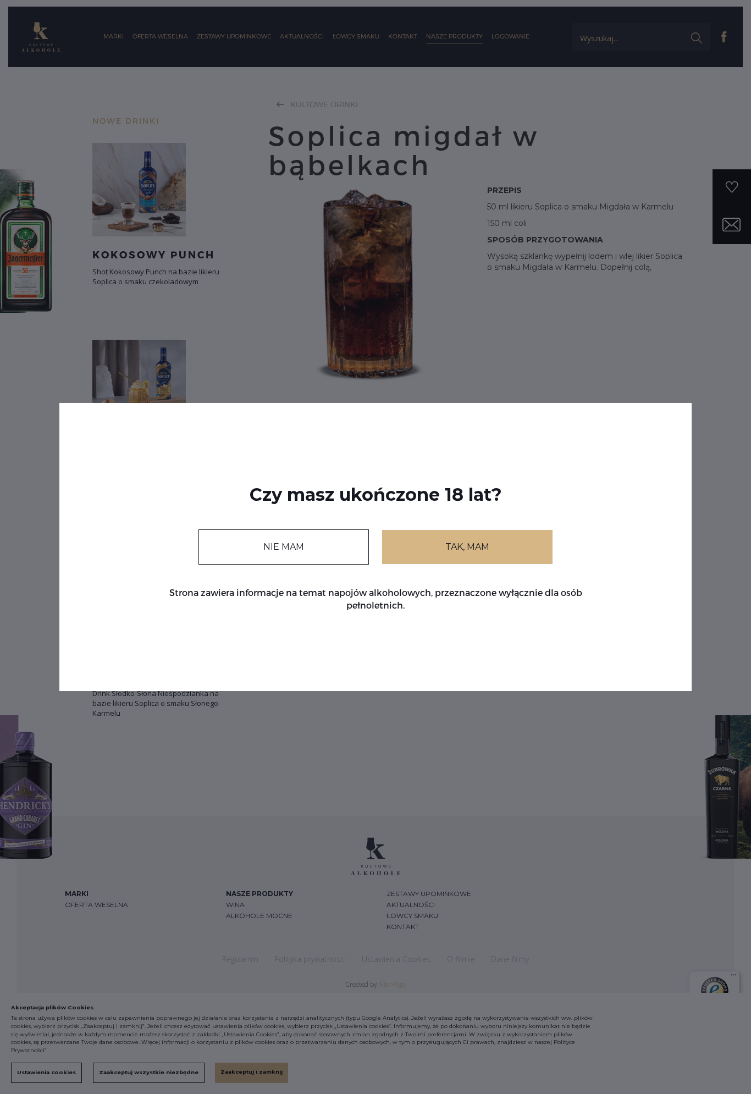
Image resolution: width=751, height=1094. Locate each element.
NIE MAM (283, 547)
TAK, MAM (467, 547)
